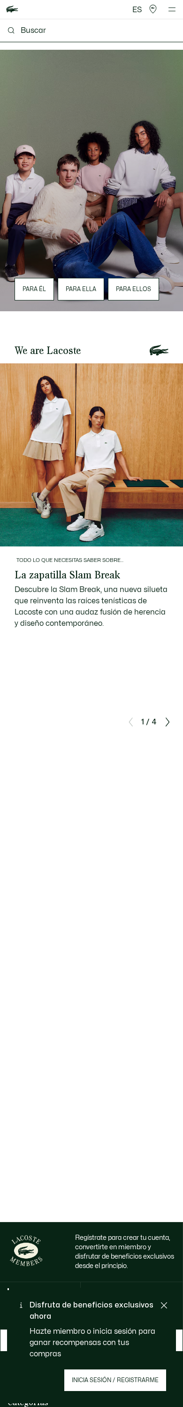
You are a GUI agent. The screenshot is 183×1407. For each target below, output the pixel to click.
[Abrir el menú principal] (172, 9)
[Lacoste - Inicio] (12, 9)
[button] (153, 9)
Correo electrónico (40, 1305)
